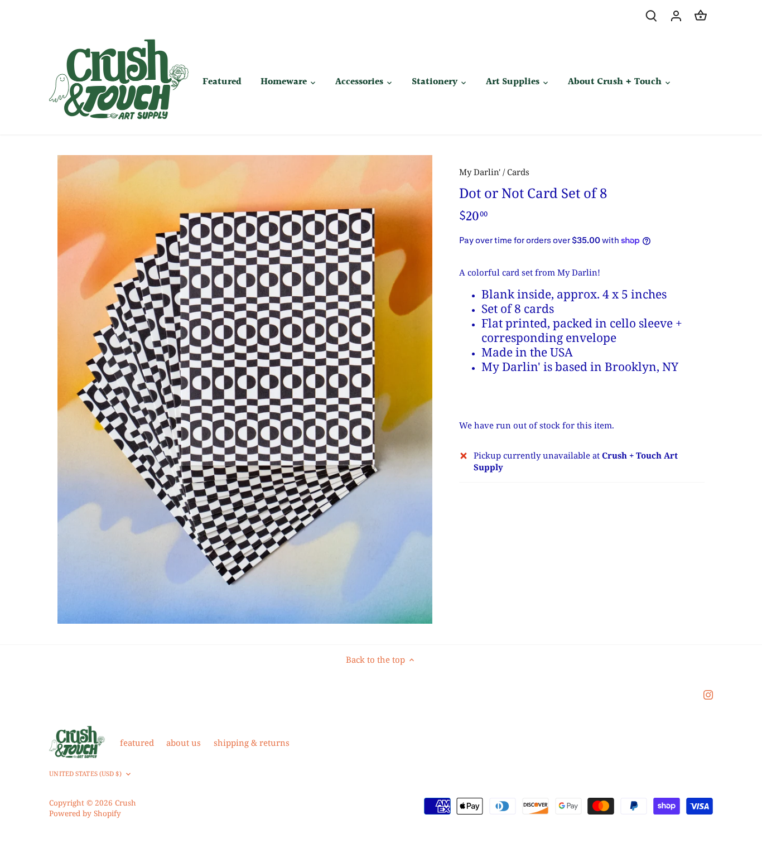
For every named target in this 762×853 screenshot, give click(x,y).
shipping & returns (252, 742)
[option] (244, 389)
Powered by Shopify (85, 813)
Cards (518, 171)
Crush (125, 803)
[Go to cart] (700, 15)
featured (137, 742)
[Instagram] (708, 694)
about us (183, 742)
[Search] (651, 15)
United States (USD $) (85, 774)
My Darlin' (479, 171)
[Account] (676, 15)
